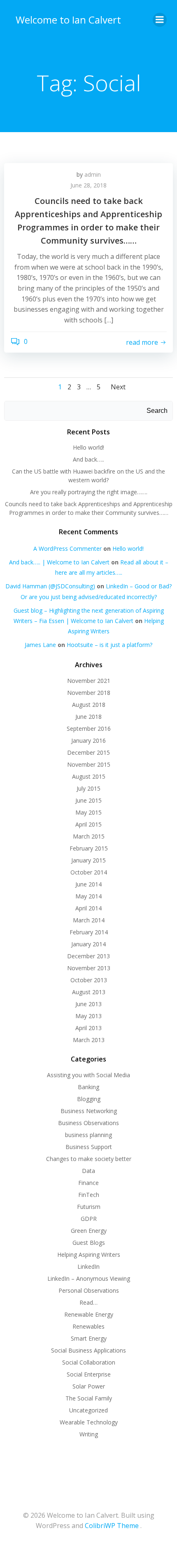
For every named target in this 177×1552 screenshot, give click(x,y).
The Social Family (88, 1398)
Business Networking (89, 1111)
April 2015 (88, 824)
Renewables (88, 1326)
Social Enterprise (89, 1374)
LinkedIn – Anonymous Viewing (88, 1278)
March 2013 (89, 1040)
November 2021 (88, 681)
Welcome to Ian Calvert (68, 19)
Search (157, 410)
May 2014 (88, 896)
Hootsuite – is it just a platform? (109, 645)
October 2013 (88, 980)
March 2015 (89, 836)
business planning (88, 1135)
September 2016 (89, 728)
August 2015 (88, 776)
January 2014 (88, 944)
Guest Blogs (88, 1242)
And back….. (88, 459)
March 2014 (89, 920)
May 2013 (88, 1016)
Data (88, 1171)
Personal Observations (88, 1290)
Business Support (88, 1147)
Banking (88, 1087)
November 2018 (88, 693)
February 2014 (89, 932)
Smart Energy (89, 1338)
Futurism (88, 1207)
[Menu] (160, 20)
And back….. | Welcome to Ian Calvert (59, 562)
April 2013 (88, 1028)
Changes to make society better (88, 1159)
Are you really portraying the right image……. (88, 492)
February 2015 (89, 848)
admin (92, 174)
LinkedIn (88, 1266)
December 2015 (88, 752)
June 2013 (88, 1004)
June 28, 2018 (88, 185)
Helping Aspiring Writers (88, 1254)
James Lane (40, 645)
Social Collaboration (88, 1362)
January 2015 (88, 860)
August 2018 (88, 704)
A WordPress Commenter (67, 548)
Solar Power (88, 1386)
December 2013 (88, 956)
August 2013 (88, 992)
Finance (88, 1183)
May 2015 (88, 812)
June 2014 (88, 884)
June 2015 (88, 800)
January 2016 (88, 740)
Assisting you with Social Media (88, 1075)
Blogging (88, 1099)
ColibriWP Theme (112, 1525)
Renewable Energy (88, 1314)
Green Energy (89, 1230)
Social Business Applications (88, 1350)
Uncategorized (88, 1410)
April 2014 (88, 908)
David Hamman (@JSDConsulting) (50, 586)
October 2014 (88, 872)
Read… (88, 1302)
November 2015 (88, 764)
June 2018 (88, 716)
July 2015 (88, 788)
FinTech (88, 1195)
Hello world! (88, 447)
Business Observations (88, 1123)
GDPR (89, 1219)
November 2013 (88, 968)
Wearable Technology (89, 1422)
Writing (88, 1434)
